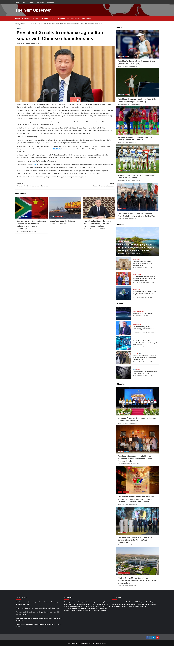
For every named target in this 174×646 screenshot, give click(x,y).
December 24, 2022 (37, 43)
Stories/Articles (73, 18)
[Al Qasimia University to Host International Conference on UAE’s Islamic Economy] (123, 263)
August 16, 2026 (133, 142)
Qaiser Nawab (55, 223)
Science (45, 18)
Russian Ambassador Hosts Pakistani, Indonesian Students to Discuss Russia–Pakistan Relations (135, 458)
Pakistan (141, 353)
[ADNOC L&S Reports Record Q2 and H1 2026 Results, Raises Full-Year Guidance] (123, 293)
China (18, 28)
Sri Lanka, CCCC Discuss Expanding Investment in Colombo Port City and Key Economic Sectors (144, 278)
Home (17, 18)
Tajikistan (138, 324)
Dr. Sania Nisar (137, 315)
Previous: (32, 185)
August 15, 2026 (136, 180)
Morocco (120, 132)
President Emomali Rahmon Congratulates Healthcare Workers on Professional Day (144, 328)
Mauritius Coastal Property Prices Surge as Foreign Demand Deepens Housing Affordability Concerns (136, 247)
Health (134, 324)
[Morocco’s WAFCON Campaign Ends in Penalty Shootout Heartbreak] (137, 120)
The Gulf (25, 18)
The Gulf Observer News (24, 43)
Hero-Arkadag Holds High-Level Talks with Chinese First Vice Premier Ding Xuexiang (97, 223)
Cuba (134, 353)
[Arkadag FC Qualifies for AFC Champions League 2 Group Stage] (137, 158)
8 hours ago (145, 315)
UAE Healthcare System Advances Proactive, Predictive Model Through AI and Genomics (145, 342)
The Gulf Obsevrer (100, 643)
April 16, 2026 (102, 228)
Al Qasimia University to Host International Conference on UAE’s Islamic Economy (144, 263)
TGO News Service (22, 231)
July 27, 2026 (133, 585)
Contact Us (40, 2)
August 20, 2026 (136, 253)
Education (120, 413)
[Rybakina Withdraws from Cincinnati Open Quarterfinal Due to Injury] (137, 44)
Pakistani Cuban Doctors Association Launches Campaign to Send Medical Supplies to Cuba (144, 357)
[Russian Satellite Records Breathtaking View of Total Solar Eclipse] (123, 372)
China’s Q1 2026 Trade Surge (62, 221)
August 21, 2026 (133, 66)
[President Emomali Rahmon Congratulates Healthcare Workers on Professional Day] (123, 328)
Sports (53, 18)
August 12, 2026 (32, 231)
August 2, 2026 (133, 504)
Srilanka (139, 274)
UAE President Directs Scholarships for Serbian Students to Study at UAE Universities (135, 539)
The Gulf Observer (33, 10)
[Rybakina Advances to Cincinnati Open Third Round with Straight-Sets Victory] (137, 82)
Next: (103, 185)
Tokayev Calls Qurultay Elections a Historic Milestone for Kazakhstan (38, 608)
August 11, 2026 (148, 297)
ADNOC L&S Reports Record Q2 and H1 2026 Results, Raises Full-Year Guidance (144, 293)
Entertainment (87, 18)
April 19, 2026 (63, 223)
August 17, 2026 (136, 104)
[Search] (158, 18)
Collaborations (49, 2)
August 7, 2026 (135, 463)
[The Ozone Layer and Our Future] (123, 313)
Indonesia (127, 413)
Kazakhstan (121, 56)
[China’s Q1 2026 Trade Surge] (65, 208)
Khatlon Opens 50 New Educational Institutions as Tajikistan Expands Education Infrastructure (137, 580)
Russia (134, 369)
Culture (120, 491)
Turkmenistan (92, 216)
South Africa (24, 216)
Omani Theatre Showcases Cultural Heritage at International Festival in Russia (38, 625)
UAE (124, 208)
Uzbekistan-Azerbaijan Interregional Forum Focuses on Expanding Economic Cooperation (37, 603)
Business (61, 18)
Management (31, 2)
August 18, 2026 (150, 332)
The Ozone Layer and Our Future (143, 313)
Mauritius (126, 241)
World (35, 18)
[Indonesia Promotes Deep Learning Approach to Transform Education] (137, 401)
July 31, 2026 (135, 544)
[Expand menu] (30, 18)
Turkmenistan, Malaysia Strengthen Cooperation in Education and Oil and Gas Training (38, 613)
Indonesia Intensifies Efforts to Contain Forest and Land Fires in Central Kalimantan (39, 619)
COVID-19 (57, 149)
